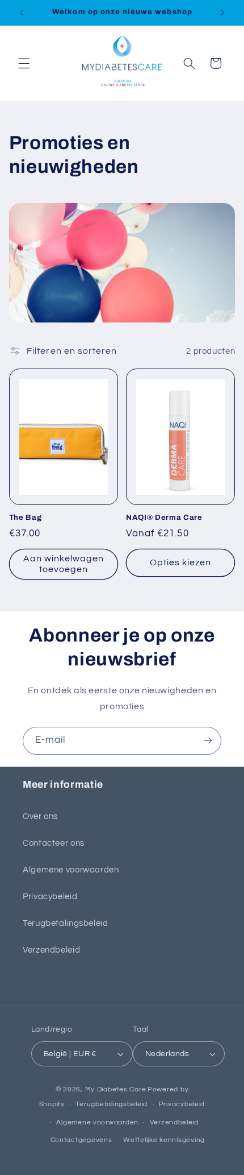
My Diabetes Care (115, 1089)
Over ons (40, 816)
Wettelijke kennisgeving (164, 1140)
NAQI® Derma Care (164, 517)
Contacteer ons (54, 843)
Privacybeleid (50, 896)
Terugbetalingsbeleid (65, 923)
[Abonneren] (208, 741)
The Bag (25, 517)
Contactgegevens (81, 1140)
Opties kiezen (181, 562)
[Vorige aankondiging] (21, 12)
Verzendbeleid (51, 950)
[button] (24, 63)
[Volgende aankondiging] (222, 12)
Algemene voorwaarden (71, 870)
